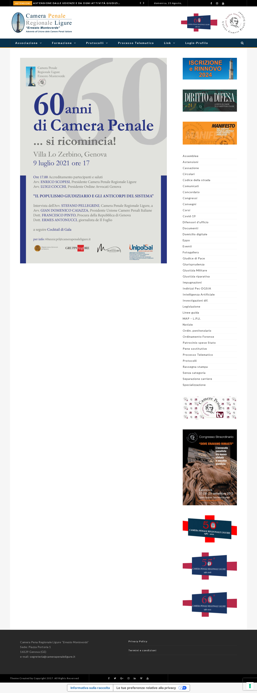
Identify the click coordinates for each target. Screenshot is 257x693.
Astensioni (22, 3)
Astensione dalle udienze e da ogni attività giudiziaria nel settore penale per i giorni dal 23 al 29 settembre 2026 (77, 3)
